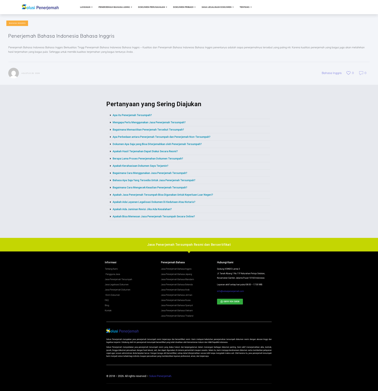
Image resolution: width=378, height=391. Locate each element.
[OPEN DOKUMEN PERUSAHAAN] (167, 7)
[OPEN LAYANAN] (92, 7)
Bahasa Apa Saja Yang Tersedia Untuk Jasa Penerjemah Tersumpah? (154, 180)
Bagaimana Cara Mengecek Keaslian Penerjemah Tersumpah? (150, 187)
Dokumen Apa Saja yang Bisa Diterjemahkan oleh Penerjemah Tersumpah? (157, 144)
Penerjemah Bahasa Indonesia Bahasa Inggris (61, 36)
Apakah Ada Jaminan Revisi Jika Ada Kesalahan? (142, 209)
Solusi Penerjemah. (160, 376)
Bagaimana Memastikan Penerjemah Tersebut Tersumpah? (148, 129)
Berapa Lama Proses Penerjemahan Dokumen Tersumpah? (148, 158)
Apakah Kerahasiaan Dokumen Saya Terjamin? (140, 165)
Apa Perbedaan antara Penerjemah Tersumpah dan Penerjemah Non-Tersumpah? (161, 136)
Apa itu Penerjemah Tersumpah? (132, 115)
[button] (189, 115)
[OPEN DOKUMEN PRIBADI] (195, 7)
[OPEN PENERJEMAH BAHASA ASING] (132, 7)
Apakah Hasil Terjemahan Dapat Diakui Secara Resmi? (145, 151)
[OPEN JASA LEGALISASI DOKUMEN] (233, 7)
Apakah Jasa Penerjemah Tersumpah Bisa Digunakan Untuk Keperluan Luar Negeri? (163, 194)
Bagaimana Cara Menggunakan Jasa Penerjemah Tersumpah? (150, 173)
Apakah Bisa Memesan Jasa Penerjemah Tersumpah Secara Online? (154, 216)
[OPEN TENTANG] (251, 7)
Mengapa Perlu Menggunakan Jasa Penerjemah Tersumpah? (149, 122)
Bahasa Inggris (17, 23)
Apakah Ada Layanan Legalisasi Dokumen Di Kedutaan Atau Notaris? (154, 201)
